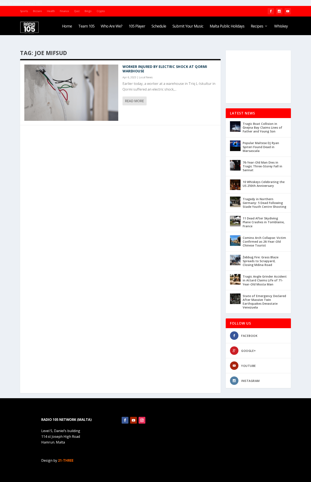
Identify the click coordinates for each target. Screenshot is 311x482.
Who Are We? (111, 26)
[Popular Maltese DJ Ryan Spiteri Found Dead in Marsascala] (235, 145)
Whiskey (281, 26)
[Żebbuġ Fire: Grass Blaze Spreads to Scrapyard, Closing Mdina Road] (235, 260)
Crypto (101, 11)
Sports (24, 11)
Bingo (88, 11)
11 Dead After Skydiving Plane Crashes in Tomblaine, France (264, 222)
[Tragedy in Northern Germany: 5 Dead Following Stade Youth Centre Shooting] (235, 202)
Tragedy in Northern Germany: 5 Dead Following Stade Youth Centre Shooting (264, 203)
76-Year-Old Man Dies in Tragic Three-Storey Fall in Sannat (262, 166)
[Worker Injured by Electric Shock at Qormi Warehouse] (71, 93)
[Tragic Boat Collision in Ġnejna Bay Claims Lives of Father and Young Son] (235, 126)
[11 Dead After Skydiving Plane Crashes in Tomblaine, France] (235, 221)
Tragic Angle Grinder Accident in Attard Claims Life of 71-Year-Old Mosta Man (265, 280)
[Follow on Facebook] (125, 420)
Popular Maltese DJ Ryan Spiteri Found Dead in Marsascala (261, 147)
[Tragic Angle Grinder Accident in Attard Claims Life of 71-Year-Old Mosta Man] (235, 279)
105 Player (137, 26)
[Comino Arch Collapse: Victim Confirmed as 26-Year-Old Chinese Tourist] (235, 240)
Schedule (158, 26)
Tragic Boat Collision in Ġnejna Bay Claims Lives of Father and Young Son (262, 127)
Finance (64, 11)
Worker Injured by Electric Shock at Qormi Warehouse (164, 68)
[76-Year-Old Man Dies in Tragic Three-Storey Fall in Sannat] (235, 165)
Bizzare (37, 11)
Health (51, 11)
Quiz (77, 11)
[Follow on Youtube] (133, 420)
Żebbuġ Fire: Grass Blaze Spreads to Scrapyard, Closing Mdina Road (260, 261)
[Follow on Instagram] (142, 420)
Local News (146, 77)
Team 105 (86, 26)
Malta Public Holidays (227, 26)
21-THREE (65, 460)
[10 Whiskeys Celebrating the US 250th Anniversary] (235, 184)
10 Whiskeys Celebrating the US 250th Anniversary (264, 184)
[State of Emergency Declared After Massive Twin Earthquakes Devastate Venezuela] (235, 298)
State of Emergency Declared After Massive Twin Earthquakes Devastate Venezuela (264, 302)
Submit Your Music (187, 26)
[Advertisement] (258, 76)
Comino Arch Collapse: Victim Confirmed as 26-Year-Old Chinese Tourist (264, 241)
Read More (134, 101)
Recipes (257, 26)
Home (67, 26)
